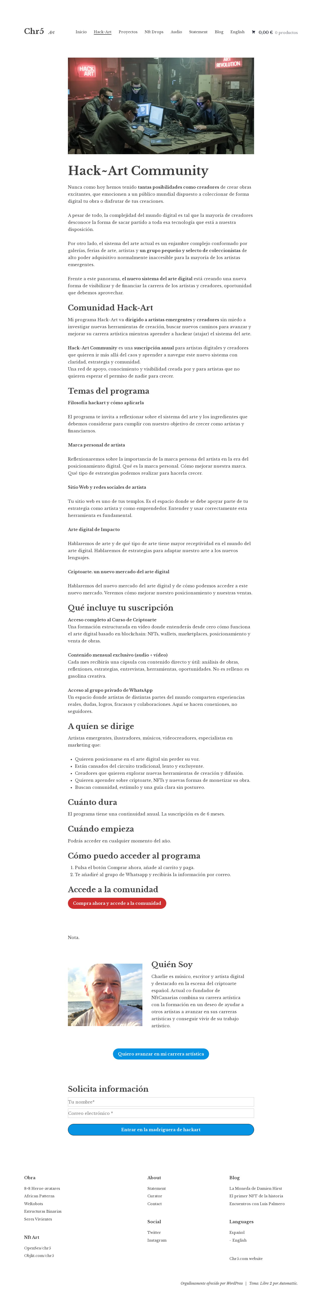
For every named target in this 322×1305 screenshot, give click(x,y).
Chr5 (34, 31)
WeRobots (33, 1204)
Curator (154, 1196)
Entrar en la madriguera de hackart (160, 1129)
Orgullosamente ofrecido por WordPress (212, 1283)
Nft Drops (154, 32)
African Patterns (39, 1196)
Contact (154, 1204)
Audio (176, 32)
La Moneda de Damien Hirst (255, 1188)
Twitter (154, 1232)
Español (237, 1232)
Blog (219, 32)
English (237, 32)
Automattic (288, 1283)
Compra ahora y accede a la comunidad (117, 903)
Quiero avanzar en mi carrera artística (161, 1053)
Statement (198, 32)
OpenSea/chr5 (37, 1248)
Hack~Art (102, 32)
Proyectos (128, 32)
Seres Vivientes (38, 1219)
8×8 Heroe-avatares (42, 1188)
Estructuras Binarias (43, 1211)
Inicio (81, 32)
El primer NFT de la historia (256, 1196)
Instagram (157, 1240)
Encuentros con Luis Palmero (257, 1204)
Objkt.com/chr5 (39, 1255)
